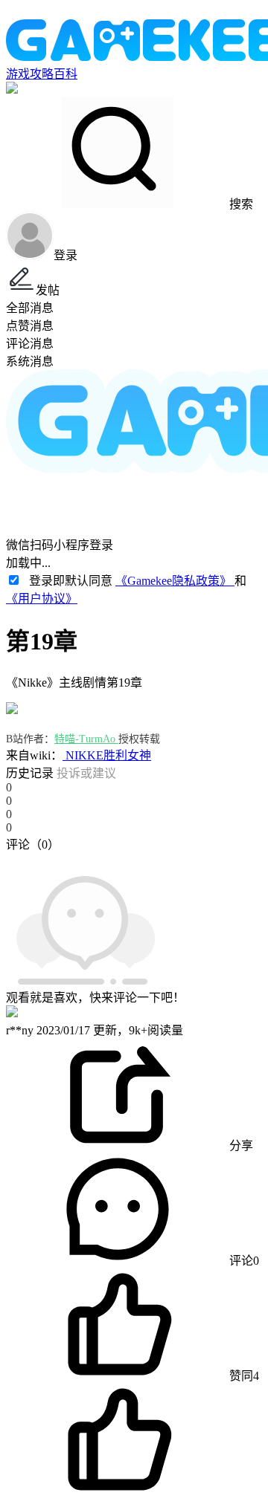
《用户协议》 (41, 598)
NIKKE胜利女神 (107, 755)
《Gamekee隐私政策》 (174, 580)
